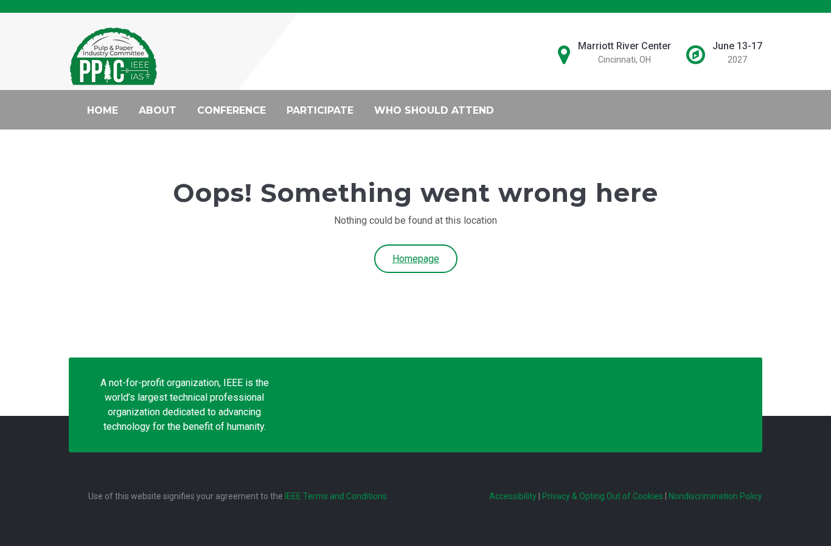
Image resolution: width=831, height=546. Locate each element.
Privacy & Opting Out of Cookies (602, 496)
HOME (102, 110)
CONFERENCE (231, 110)
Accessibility (513, 496)
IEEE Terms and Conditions (336, 496)
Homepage (415, 258)
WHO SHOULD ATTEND (434, 110)
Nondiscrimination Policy (715, 496)
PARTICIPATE (320, 110)
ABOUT (157, 110)
